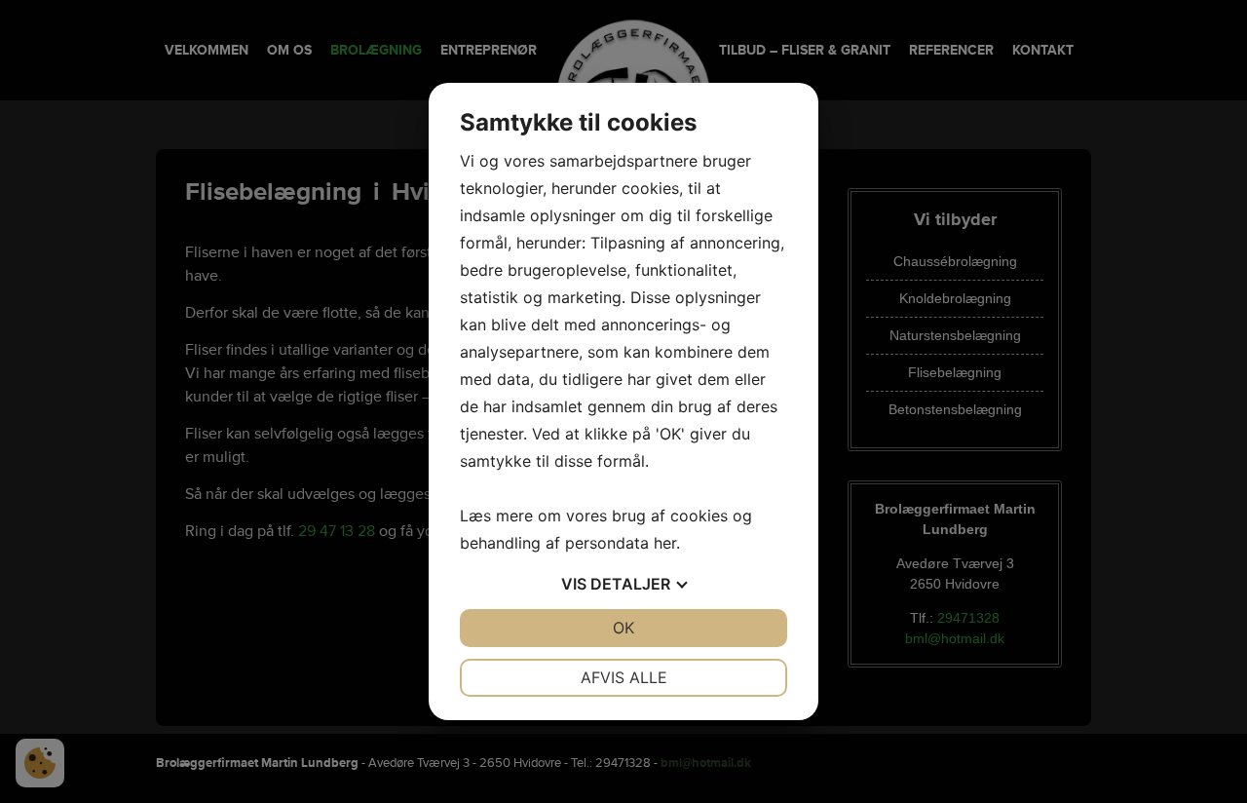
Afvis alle (624, 677)
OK (623, 627)
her (665, 543)
